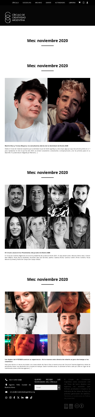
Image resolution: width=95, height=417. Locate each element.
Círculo (15, 2)
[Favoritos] (83, 2)
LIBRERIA (72, 2)
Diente (48, 2)
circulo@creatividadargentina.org (22, 392)
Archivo (38, 2)
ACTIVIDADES (60, 2)
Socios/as (27, 2)
